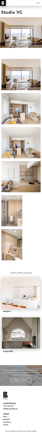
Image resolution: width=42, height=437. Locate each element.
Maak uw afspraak (21, 380)
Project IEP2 (8, 351)
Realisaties (6, 419)
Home (5, 417)
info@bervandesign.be (10, 409)
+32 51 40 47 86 (8, 406)
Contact (5, 425)
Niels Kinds (32, 431)
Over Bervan (7, 422)
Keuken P (7, 311)
